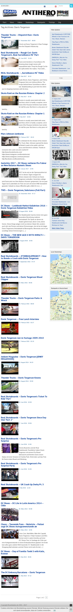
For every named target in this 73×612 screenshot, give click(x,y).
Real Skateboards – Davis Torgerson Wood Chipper (21, 278)
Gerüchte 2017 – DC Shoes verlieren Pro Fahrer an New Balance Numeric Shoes (23, 164)
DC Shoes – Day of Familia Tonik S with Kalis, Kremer (22, 552)
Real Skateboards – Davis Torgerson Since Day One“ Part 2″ (23, 418)
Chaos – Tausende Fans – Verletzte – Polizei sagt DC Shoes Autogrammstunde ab (22, 525)
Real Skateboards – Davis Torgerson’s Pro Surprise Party (21, 464)
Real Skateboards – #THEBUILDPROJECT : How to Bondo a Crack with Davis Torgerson (23, 257)
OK (55, 610)
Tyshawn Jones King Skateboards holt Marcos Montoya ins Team (59, 223)
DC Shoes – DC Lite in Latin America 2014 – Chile (22, 504)
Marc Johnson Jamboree (12, 133)
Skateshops (30, 22)
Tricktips (52, 22)
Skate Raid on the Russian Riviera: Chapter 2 (23, 93)
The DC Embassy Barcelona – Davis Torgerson (23, 572)
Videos (19, 22)
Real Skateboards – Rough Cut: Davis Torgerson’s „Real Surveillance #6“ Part (20, 53)
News (12, 22)
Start (4, 22)
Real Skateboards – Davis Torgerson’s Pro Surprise (21, 439)
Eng (59, 22)
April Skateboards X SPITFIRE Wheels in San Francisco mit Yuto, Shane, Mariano (61, 36)
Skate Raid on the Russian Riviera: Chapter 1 (23, 113)
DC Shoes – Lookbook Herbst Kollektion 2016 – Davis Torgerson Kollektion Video (24, 206)
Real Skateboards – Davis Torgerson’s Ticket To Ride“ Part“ (24, 397)
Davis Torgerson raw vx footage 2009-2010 (22, 337)
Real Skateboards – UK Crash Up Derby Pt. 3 (22, 484)
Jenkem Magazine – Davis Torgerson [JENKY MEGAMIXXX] (22, 357)
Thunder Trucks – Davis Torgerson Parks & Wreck (21, 299)
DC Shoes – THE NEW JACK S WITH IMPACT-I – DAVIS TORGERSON (23, 236)
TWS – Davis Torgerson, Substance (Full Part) (23, 190)
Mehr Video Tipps (58, 228)
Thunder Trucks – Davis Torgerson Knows (21, 377)
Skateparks (41, 22)
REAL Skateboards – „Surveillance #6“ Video (22, 72)
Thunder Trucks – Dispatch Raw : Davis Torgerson (20, 36)
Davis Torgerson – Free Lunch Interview (20, 319)
